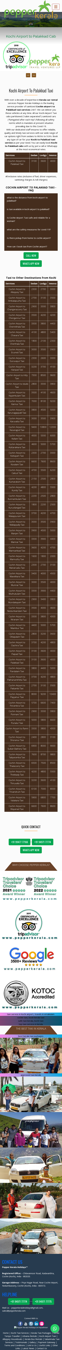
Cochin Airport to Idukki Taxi (17, 385)
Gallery (32, 1342)
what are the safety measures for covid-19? (29, 229)
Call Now (31, 255)
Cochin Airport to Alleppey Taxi (17, 291)
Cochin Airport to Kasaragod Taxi (17, 428)
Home (6, 1333)
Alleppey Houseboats (12, 1339)
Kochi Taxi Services (20, 1333)
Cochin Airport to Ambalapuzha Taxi (17, 299)
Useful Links (44, 1345)
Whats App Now (31, 263)
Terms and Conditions (14, 1345)
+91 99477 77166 (19, 842)
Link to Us (32, 1345)
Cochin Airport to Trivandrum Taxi (17, 790)
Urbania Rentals (29, 1336)
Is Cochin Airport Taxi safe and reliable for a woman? (28, 219)
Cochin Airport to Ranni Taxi (17, 730)
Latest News (28, 1348)
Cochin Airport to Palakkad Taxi (17, 661)
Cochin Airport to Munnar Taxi (17, 583)
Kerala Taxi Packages (41, 1333)
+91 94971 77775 (43, 1301)
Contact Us (41, 1348)
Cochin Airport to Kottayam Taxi (17, 454)
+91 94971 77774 (42, 842)
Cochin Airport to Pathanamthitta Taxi (17, 678)
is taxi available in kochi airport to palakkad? (28, 209)
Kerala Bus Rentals (33, 1339)
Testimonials (21, 1342)
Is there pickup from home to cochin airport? (29, 238)
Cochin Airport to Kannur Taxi (17, 403)
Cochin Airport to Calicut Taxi (17, 471)
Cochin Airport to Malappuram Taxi (17, 515)
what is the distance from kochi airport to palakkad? (27, 199)
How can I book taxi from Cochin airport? (27, 246)
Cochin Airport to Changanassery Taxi (17, 308)
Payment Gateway (46, 1342)
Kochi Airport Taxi (47, 1336)
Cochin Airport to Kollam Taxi (17, 437)
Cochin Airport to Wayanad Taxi (17, 807)
